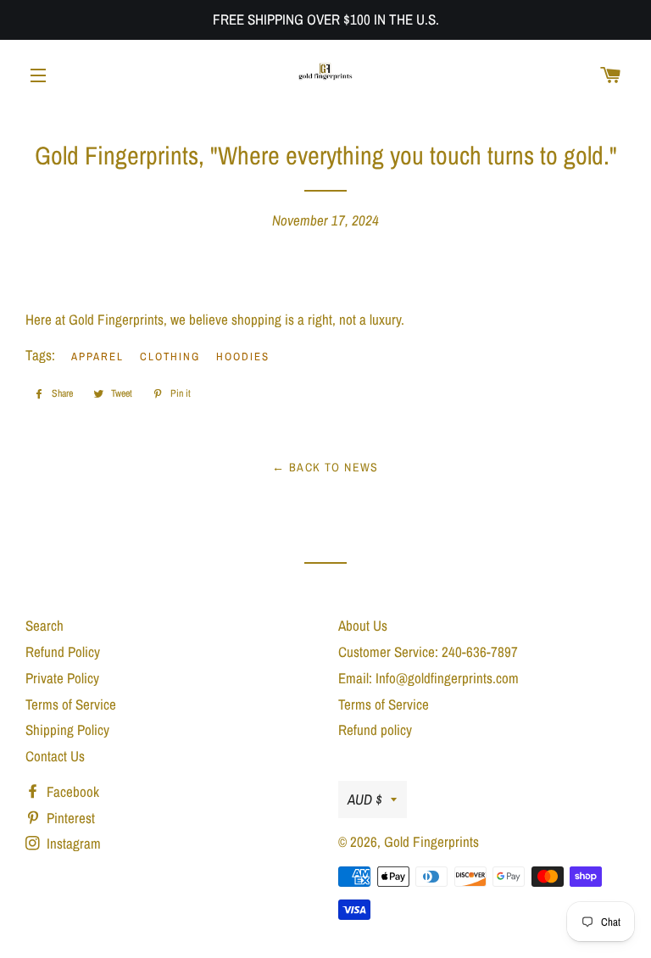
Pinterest (69, 817)
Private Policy (62, 678)
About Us (362, 625)
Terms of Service (70, 704)
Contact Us (55, 756)
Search (44, 625)
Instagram (72, 843)
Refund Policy (62, 651)
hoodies (243, 356)
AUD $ (365, 799)
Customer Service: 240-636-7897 (428, 651)
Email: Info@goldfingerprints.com (428, 678)
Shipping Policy (67, 729)
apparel (97, 356)
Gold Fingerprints (431, 841)
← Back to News (325, 467)
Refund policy (375, 729)
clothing (170, 356)
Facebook (71, 791)
